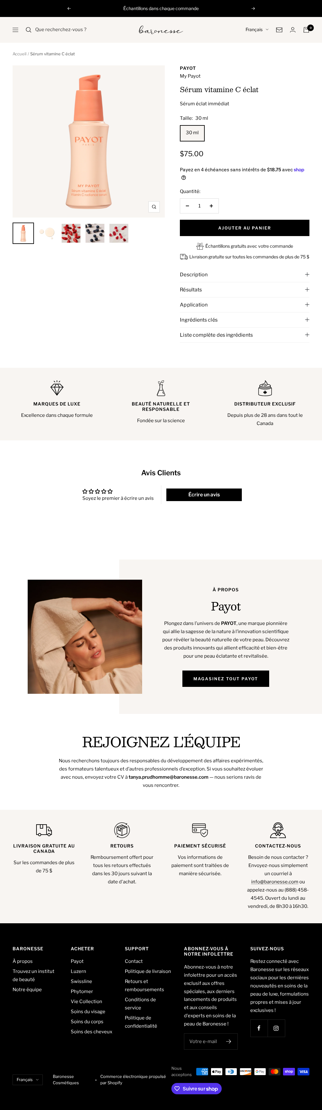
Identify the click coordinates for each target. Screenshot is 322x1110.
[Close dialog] (275, 481)
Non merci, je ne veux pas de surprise (202, 621)
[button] (156, 591)
